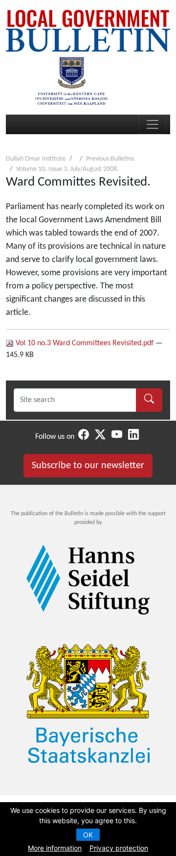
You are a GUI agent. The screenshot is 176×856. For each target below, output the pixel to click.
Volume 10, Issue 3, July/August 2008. (67, 169)
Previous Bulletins (110, 159)
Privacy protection (118, 848)
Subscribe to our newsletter (88, 466)
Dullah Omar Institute (36, 159)
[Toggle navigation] (152, 124)
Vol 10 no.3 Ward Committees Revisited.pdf (84, 343)
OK (88, 835)
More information (55, 848)
